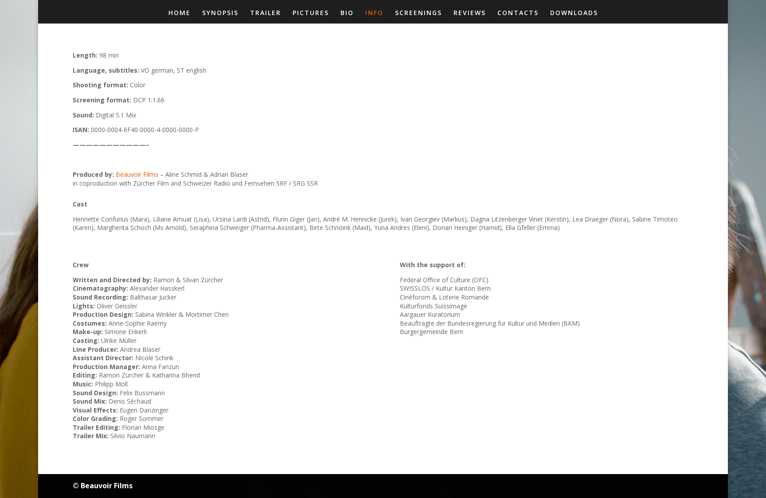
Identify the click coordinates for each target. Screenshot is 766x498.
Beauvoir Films (137, 174)
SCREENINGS (418, 13)
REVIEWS (469, 13)
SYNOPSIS (220, 13)
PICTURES (311, 13)
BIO (347, 13)
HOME (179, 13)
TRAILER (265, 13)
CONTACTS (518, 13)
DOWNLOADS (574, 13)
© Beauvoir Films (103, 485)
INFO (374, 13)
